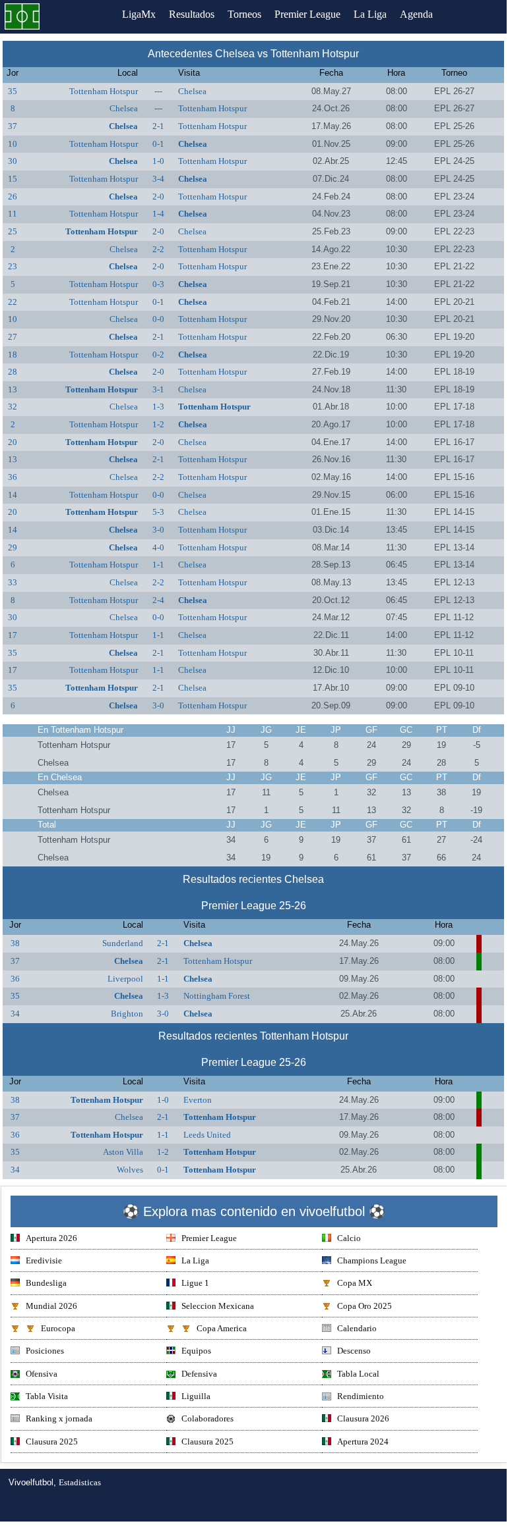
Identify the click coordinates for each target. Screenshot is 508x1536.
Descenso (354, 1351)
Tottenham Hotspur (103, 91)
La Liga (370, 14)
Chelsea (192, 91)
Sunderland (122, 943)
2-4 (158, 600)
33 (12, 582)
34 (15, 1014)
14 (12, 495)
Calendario (357, 1328)
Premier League (307, 14)
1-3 (158, 406)
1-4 (158, 214)
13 (12, 389)
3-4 (158, 179)
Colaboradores (207, 1418)
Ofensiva (41, 1374)
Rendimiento (360, 1396)
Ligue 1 (195, 1283)
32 (12, 406)
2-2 (158, 249)
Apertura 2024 (363, 1441)
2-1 (158, 126)
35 (12, 91)
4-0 (158, 547)
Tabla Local (358, 1374)
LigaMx (139, 14)
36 (12, 477)
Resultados (191, 14)
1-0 (158, 161)
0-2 (158, 354)
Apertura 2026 (51, 1238)
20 (12, 442)
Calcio (349, 1238)
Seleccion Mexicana (217, 1306)
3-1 (158, 389)
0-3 (158, 284)
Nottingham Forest (216, 996)
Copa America (222, 1328)
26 (12, 196)
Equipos (196, 1351)
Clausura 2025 (52, 1441)
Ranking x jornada (59, 1418)
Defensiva (199, 1374)
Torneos (244, 14)
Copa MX (354, 1283)
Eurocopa (58, 1328)
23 (12, 266)
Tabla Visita (47, 1396)
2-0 (158, 196)
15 (12, 179)
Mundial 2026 (51, 1306)
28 (12, 372)
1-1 (158, 564)
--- (158, 91)
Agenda (416, 14)
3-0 (158, 530)
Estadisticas (80, 1482)
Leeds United (207, 1135)
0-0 (158, 319)
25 (12, 231)
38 (15, 943)
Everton (197, 1100)
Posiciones (45, 1351)
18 (12, 354)
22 (12, 302)
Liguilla (195, 1396)
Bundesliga (46, 1283)
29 (12, 547)
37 (12, 126)
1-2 (158, 424)
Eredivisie (44, 1260)
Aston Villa (123, 1152)
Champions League (371, 1260)
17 (12, 635)
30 (12, 161)
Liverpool (125, 979)
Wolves (130, 1170)
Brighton (127, 1014)
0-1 (158, 144)
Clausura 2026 (363, 1418)
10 (12, 144)
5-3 (158, 512)
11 (12, 214)
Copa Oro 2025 (364, 1306)
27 (12, 337)
